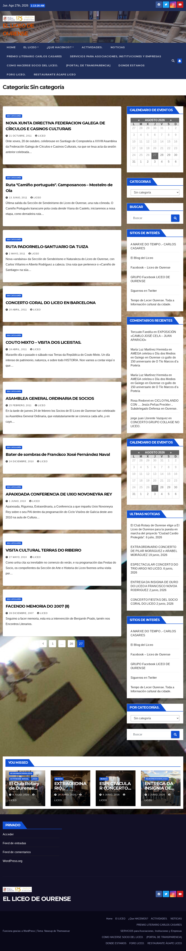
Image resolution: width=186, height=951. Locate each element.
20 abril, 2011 (18, 309)
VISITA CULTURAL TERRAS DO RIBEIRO (43, 550)
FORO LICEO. (16, 74)
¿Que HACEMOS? (59, 47)
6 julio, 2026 (21, 794)
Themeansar (63, 931)
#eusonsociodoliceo (21, 773)
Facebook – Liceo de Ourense (150, 267)
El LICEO (30, 47)
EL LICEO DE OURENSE (37, 899)
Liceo (34, 779)
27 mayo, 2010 (18, 557)
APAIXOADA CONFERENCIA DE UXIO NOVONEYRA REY (59, 494)
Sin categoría (14, 116)
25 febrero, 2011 (20, 405)
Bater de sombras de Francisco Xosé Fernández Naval (58, 454)
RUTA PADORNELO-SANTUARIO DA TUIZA (47, 246)
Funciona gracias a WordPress (19, 931)
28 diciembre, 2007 (22, 613)
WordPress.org (13, 861)
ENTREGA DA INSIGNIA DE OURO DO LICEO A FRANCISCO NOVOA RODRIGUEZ (154, 586)
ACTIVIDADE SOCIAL (19, 779)
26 (71, 643)
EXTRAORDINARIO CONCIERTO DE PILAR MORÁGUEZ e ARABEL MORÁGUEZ (154, 550)
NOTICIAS (118, 47)
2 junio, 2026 (157, 794)
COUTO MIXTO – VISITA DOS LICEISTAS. (43, 342)
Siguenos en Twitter (144, 290)
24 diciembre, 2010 (22, 461)
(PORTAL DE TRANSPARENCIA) (88, 65)
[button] (173, 60)
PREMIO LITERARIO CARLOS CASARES (34, 56)
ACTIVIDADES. (92, 47)
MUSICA (58, 779)
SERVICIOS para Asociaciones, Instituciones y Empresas (115, 56)
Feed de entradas (14, 843)
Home (11, 47)
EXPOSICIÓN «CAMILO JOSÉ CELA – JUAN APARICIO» (153, 335)
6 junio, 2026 (111, 794)
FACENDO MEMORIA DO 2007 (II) (37, 606)
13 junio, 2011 (18, 197)
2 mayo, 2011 (17, 253)
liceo (42, 136)
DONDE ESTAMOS (131, 65)
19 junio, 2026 (67, 794)
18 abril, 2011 (18, 349)
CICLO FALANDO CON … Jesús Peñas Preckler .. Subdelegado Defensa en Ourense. (155, 404)
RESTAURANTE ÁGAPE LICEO (55, 74)
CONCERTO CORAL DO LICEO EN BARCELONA (50, 302)
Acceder (8, 834)
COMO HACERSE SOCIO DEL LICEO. (32, 65)
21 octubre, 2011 (21, 136)
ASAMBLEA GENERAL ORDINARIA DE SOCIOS (50, 398)
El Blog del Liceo (142, 257)
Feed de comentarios (17, 852)
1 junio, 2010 (18, 501)
